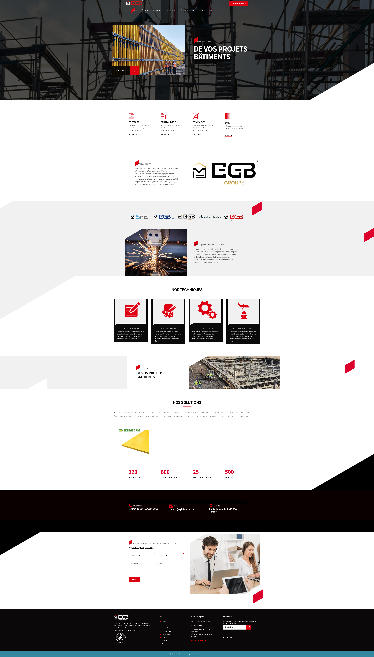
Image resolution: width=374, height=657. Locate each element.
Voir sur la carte (196, 625)
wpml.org (187, 654)
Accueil (135, 10)
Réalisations (183, 10)
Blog (193, 10)
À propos (145, 10)
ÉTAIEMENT (199, 122)
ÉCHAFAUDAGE (168, 122)
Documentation (170, 10)
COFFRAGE (134, 122)
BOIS (227, 122)
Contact (202, 10)
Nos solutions (156, 10)
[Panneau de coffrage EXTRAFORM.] (131, 439)
